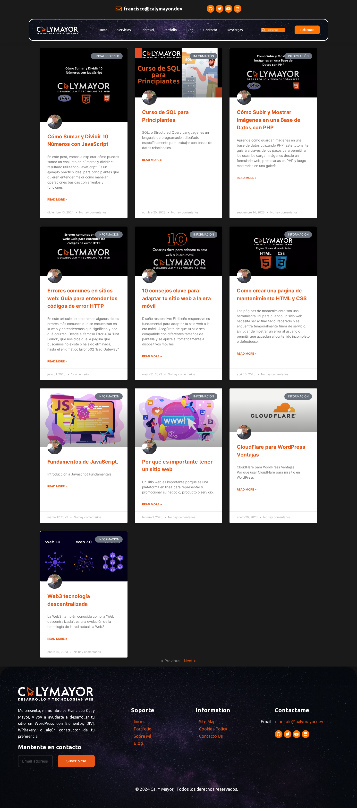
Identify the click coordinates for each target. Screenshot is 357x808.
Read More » (57, 199)
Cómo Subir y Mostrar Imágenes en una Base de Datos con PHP (268, 120)
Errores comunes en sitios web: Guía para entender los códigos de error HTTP (82, 298)
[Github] (210, 9)
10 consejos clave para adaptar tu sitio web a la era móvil (176, 298)
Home (103, 30)
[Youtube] (228, 9)
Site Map (207, 721)
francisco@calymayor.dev (153, 8)
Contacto (210, 30)
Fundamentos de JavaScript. (82, 462)
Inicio (139, 721)
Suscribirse (76, 761)
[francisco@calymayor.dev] (119, 9)
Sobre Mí (147, 30)
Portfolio (170, 30)
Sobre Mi (142, 736)
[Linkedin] (237, 9)
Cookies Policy (213, 728)
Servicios (124, 30)
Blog (190, 30)
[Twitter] (219, 9)
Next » (190, 660)
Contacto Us (211, 736)
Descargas (235, 30)
